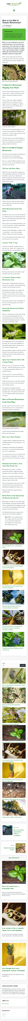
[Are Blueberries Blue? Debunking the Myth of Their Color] (13, 639)
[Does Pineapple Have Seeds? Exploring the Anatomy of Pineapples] (13, 577)
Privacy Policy (5, 1003)
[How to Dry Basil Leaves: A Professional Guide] (13, 537)
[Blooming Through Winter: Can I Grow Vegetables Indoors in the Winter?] (13, 597)
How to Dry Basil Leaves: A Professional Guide (13, 742)
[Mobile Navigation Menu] (14, 10)
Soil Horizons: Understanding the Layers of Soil (13, 799)
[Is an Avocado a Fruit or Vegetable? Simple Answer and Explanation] (13, 557)
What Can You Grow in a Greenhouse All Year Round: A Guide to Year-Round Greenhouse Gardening (12, 627)
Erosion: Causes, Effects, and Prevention (12, 817)
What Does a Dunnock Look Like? (10, 724)
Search (3, 663)
